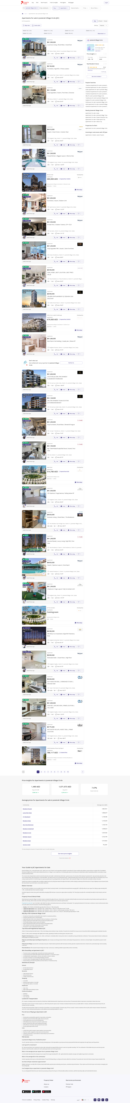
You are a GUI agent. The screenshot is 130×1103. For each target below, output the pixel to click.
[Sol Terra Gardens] (53, 615)
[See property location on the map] (43, 53)
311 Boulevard (26, 817)
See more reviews (96, 76)
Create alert (37, 25)
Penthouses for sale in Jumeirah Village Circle (96, 102)
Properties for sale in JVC (27, 903)
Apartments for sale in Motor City (94, 121)
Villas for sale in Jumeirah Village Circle (95, 96)
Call (57, 57)
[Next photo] (44, 46)
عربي (78, 1100)
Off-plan (100, 21)
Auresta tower (26, 844)
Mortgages (71, 2)
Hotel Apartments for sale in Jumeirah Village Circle (98, 104)
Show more (101, 33)
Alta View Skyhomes (28, 825)
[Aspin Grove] (53, 474)
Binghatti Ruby (27, 821)
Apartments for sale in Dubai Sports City (95, 119)
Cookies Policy (45, 1100)
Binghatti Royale (27, 809)
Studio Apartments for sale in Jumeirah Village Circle (98, 89)
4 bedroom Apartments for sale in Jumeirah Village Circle (99, 106)
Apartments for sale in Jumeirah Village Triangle (97, 115)
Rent (37, 2)
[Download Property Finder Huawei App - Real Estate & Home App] (46, 1091)
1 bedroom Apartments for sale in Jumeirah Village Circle (99, 85)
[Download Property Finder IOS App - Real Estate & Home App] (26, 1091)
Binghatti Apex (27, 840)
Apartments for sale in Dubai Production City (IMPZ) (98, 117)
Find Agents (63, 2)
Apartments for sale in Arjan (92, 113)
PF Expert (68, 1087)
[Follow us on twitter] (102, 1099)
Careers (46, 1087)
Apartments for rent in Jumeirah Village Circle (96, 128)
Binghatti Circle (27, 833)
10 (67, 772)
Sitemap (53, 1100)
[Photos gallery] (34, 47)
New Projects (44, 2)
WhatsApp (72, 57)
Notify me (71, 363)
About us (46, 1084)
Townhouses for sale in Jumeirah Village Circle (97, 98)
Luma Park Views (27, 813)
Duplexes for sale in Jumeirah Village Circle (96, 100)
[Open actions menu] (82, 57)
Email (63, 57)
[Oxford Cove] (53, 322)
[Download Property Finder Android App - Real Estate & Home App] (36, 1091)
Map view (27, 25)
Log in (106, 2)
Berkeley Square (27, 837)
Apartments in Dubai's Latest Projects (95, 135)
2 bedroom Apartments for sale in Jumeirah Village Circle (99, 91)
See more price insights (65, 853)
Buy (33, 2)
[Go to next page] (82, 771)
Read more (90, 70)
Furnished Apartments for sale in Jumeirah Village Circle (99, 87)
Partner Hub (69, 1084)
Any (95, 21)
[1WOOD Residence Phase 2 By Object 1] (53, 755)
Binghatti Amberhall (28, 829)
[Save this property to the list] (78, 57)
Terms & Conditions (27, 1100)
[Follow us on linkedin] (106, 1099)
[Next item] (106, 54)
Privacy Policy (37, 1100)
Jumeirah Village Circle (31, 8)
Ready (105, 21)
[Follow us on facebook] (99, 1099)
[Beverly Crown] (53, 182)
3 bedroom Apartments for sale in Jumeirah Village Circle (99, 93)
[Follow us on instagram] (95, 1099)
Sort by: (96, 25)
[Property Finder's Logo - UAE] (25, 2)
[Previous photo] (23, 46)
